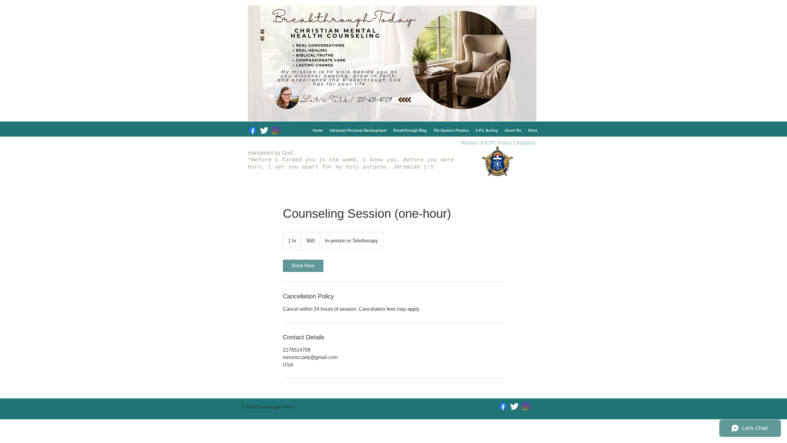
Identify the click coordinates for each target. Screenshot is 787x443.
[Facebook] (253, 130)
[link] (303, 266)
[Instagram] (275, 130)
